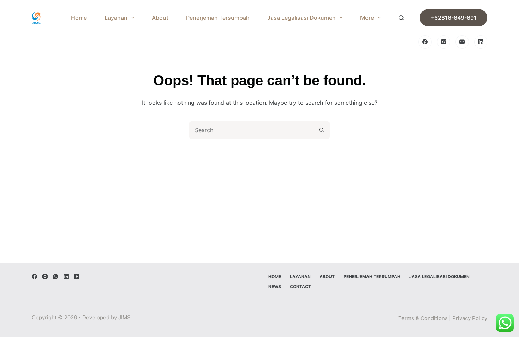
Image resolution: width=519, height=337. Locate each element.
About (160, 17)
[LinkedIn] (481, 42)
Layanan (116, 17)
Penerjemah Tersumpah (218, 17)
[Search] (401, 17)
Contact (300, 286)
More (367, 17)
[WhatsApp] (55, 276)
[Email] (462, 42)
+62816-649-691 (453, 17)
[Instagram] (444, 42)
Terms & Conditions (423, 318)
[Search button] (321, 130)
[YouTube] (76, 276)
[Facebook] (425, 42)
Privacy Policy (469, 318)
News (274, 286)
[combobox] (251, 130)
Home (79, 17)
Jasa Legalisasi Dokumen (301, 17)
